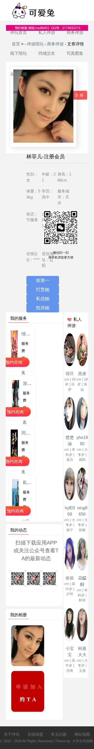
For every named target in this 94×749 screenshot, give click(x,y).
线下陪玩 (18, 53)
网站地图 (82, 734)
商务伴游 (75, 32)
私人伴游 (46, 32)
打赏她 (42, 289)
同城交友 (46, 53)
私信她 (42, 298)
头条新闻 (18, 74)
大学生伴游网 (82, 741)
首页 (16, 44)
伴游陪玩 (35, 44)
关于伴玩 (12, 734)
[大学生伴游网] (33, 20)
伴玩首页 (18, 32)
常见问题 (59, 734)
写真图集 (75, 53)
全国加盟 (35, 734)
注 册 (79, 95)
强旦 (70, 373)
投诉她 (42, 307)
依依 (70, 578)
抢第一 (42, 280)
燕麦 (82, 373)
